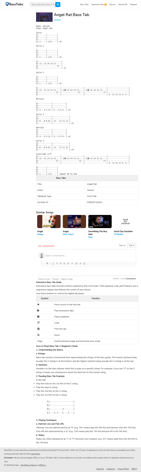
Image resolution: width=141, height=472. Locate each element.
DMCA (134, 469)
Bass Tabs (84, 4)
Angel (40, 231)
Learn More (35, 454)
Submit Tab (122, 4)
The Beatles (118, 234)
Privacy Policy (123, 469)
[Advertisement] (16, 50)
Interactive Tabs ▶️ (99, 4)
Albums (112, 4)
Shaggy (40, 234)
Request (133, 4)
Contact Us (110, 469)
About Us (100, 469)
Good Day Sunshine (123, 231)
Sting (90, 237)
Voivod (57, 20)
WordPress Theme (28, 465)
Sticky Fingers (68, 234)
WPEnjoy (42, 465)
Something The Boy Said (97, 233)
